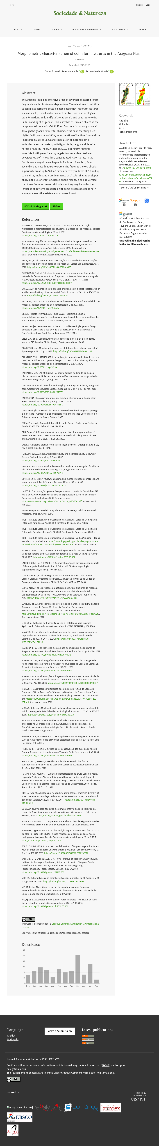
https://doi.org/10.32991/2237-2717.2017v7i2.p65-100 (52, 598)
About (16, 29)
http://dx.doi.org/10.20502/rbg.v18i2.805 (41, 840)
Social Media (119, 29)
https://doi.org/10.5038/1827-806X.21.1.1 (72, 351)
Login (148, 5)
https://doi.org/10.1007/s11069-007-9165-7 (42, 404)
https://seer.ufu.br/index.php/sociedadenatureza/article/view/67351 (135, 178)
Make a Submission (60, 1031)
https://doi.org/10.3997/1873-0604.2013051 (42, 392)
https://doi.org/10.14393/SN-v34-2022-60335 (49, 267)
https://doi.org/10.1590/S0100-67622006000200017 (73, 683)
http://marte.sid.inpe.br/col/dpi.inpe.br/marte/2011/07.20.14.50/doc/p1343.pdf (61, 614)
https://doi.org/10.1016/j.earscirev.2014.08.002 (44, 485)
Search (142, 29)
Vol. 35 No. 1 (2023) (79, 46)
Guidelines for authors (86, 29)
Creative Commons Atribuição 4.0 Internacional (88, 1072)
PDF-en (57, 206)
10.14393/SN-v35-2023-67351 (137, 168)
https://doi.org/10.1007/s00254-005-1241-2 (42, 473)
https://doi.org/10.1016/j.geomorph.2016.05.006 (45, 906)
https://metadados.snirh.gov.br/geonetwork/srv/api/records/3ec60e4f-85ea (60, 251)
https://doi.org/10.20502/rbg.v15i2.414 (40, 308)
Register (139, 5)
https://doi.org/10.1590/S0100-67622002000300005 (47, 670)
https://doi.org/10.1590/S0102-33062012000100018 (46, 654)
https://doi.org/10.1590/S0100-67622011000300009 (47, 283)
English (14, 5)
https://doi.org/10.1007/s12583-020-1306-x (64, 881)
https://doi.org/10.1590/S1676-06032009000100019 (47, 755)
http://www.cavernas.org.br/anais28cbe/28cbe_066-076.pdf (52, 501)
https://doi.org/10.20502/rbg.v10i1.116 (40, 235)
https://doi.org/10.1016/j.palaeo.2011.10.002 (43, 872)
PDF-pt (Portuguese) (35, 206)
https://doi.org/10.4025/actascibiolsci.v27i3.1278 (51, 714)
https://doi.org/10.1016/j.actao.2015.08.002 (54, 557)
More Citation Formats (134, 187)
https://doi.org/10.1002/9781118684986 (41, 460)
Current (37, 29)
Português (12, 1039)
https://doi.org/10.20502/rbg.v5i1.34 (39, 367)
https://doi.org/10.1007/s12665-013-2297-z (47, 295)
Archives (57, 29)
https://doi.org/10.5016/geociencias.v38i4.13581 (59, 815)
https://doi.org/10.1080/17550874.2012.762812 (66, 853)
